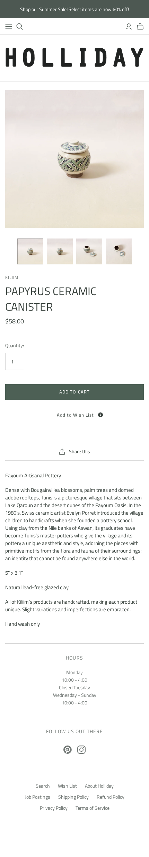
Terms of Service (92, 807)
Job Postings (37, 796)
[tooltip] (100, 414)
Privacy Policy (54, 807)
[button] (74, 412)
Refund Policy (110, 796)
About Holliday (99, 785)
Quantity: (14, 345)
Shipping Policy (73, 796)
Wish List (67, 785)
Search (43, 785)
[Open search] (19, 26)
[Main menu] (8, 26)
